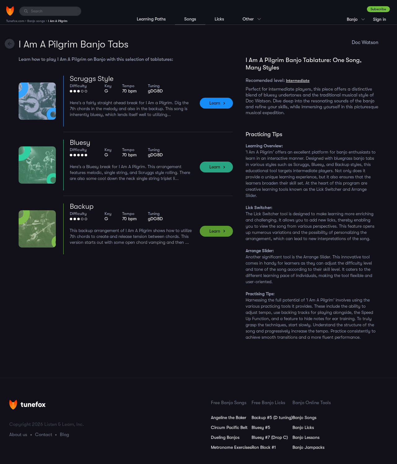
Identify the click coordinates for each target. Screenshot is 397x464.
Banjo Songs (304, 417)
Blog (64, 434)
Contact (43, 434)
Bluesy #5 (261, 427)
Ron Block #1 (264, 447)
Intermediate (298, 80)
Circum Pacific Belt (229, 427)
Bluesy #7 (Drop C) (270, 437)
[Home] (10, 11)
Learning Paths (151, 18)
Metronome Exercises (231, 447)
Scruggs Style (92, 78)
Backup (82, 206)
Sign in (379, 19)
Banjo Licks (303, 427)
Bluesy (80, 142)
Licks (219, 18)
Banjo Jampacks (308, 447)
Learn (214, 102)
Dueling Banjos (225, 437)
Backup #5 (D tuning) (272, 417)
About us (18, 434)
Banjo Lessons (305, 437)
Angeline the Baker (228, 417)
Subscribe (378, 9)
